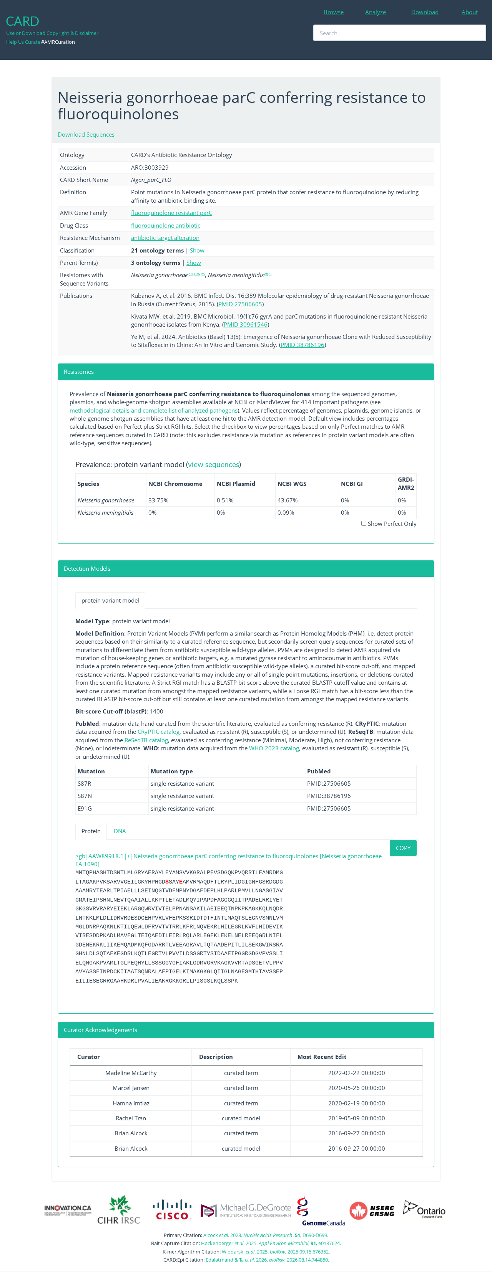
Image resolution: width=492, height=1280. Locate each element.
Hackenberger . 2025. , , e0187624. (271, 1243)
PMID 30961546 (246, 324)
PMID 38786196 (302, 344)
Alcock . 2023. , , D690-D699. (265, 1235)
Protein (91, 831)
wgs (267, 273)
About (470, 12)
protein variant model (110, 600)
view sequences (213, 465)
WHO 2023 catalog (274, 748)
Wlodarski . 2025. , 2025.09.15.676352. (276, 1251)
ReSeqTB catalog (146, 740)
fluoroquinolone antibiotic (165, 225)
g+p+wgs (196, 273)
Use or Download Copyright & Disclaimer (52, 33)
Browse (334, 12)
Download (425, 12)
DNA (120, 831)
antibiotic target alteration (165, 237)
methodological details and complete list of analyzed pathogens (154, 410)
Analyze (375, 12)
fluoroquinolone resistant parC (171, 212)
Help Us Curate (23, 41)
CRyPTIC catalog (159, 731)
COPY (403, 848)
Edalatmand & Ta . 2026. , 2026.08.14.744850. (267, 1259)
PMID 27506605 (240, 304)
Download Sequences (86, 134)
